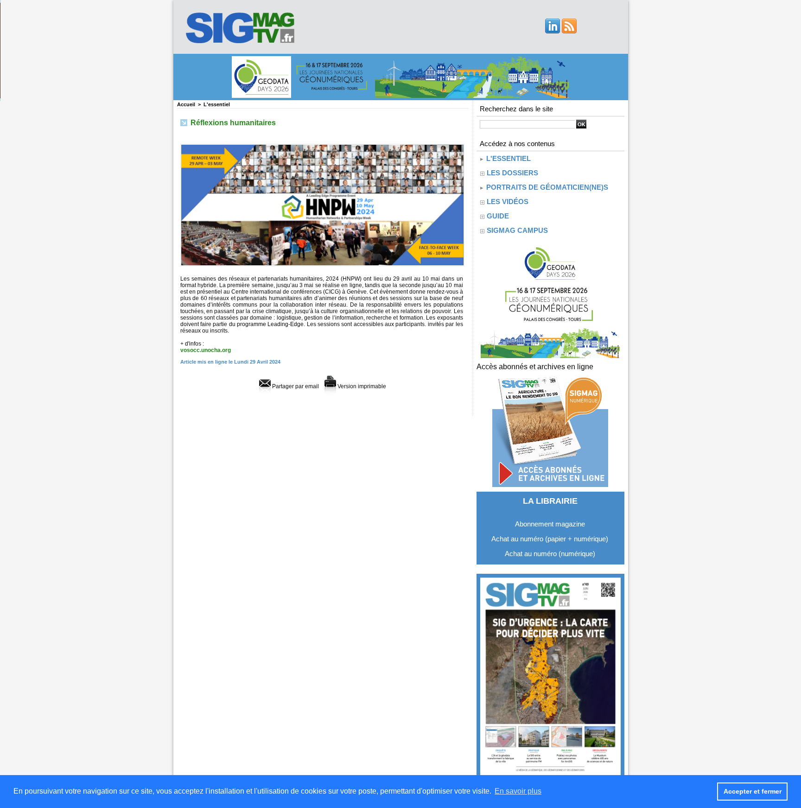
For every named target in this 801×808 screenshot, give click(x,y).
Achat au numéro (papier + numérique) (549, 539)
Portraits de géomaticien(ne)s (546, 187)
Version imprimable (361, 386)
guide (498, 216)
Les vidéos (507, 201)
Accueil (186, 104)
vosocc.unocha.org (205, 350)
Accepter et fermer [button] (753, 791)
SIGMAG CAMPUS (517, 230)
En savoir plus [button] (518, 791)
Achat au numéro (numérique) (550, 554)
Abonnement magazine (550, 524)
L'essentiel (216, 104)
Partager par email (295, 386)
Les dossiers (512, 173)
